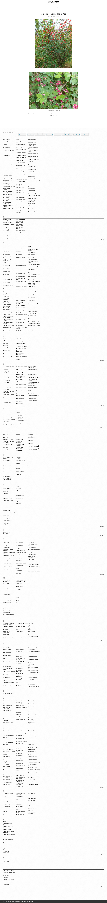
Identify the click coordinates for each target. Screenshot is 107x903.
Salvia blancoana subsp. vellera (9, 739)
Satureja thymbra (19, 773)
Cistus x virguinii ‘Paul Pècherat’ (34, 281)
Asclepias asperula (31, 164)
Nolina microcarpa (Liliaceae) (8, 614)
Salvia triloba (18, 748)
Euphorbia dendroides (32, 392)
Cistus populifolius (31, 256)
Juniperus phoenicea (7, 518)
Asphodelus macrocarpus (33, 192)
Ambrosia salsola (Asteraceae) (9, 186)
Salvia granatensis (6, 756)
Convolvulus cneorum (32, 309)
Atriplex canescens (31, 203)
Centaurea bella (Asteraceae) (8, 325)
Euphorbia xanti (31, 403)
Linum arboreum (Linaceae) (21, 563)
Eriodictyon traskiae (19, 374)
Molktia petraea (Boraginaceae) (21, 591)
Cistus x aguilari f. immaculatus (34, 264)
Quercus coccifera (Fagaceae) (8, 693)
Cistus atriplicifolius (19, 308)
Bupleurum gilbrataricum (20, 230)
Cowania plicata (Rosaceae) (33, 321)
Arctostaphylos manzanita (21, 162)
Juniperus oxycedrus (7, 517)
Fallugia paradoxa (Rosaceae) (8, 412)
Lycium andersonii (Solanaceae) (34, 566)
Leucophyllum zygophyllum (21, 552)
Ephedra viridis (6, 389)
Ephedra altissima (6, 374)
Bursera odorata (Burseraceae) (21, 236)
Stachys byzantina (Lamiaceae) (34, 769)
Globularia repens (19, 450)
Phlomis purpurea (19, 656)
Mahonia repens (6, 583)
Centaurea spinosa (19, 245)
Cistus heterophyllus (19, 325)
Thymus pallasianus (32, 798)
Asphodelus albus (31, 190)
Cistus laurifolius (19, 330)
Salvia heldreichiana (7, 759)
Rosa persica (18, 714)
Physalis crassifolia (19, 666)
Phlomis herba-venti (7, 685)
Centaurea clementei (7, 327)
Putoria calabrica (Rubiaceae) (33, 681)
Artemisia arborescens (20, 202)
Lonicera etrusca (31, 559)
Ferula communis (6, 421)
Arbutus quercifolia (19, 147)
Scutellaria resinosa (19, 786)
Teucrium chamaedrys (7, 806)
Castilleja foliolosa (6, 296)
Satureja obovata (19, 770)
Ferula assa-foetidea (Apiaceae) (9, 419)
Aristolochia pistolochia (20, 194)
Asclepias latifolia (31, 173)
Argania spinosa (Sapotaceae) (21, 179)
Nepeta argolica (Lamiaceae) (8, 610)
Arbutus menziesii (6, 211)
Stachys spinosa (31, 777)
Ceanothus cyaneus (7, 304)
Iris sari (17, 490)
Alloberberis (5, 173)
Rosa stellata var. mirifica (20, 717)
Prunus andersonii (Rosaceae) (34, 651)
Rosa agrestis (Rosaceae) (20, 705)
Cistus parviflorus (31, 254)
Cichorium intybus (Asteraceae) (21, 298)
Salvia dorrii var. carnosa (7, 747)
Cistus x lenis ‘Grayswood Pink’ (34, 274)
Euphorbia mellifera (32, 393)
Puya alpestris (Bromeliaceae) (33, 682)
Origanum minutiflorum (20, 637)
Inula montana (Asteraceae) (8, 486)
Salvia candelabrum (7, 740)
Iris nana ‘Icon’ (5, 502)
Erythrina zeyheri (31, 372)
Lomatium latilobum (32, 547)
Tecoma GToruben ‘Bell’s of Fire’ (9, 795)
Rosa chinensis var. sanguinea (21, 707)
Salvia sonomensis (19, 743)
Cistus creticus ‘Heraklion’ (20, 316)
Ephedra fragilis (6, 382)
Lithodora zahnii (31, 542)
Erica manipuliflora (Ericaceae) (21, 366)
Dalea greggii (5, 343)
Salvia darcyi (5, 744)
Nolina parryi (5, 615)
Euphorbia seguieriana (32, 400)
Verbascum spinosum (7, 829)
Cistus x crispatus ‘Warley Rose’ (34, 266)
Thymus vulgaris (31, 806)
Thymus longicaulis (31, 793)
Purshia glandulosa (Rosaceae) (34, 672)
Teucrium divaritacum (7, 808)
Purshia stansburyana (32, 677)
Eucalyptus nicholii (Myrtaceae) (34, 377)
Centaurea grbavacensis (7, 328)
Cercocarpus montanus (20, 263)
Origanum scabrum (31, 631)
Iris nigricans (18, 486)
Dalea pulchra (5, 345)
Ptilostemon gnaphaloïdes (33, 670)
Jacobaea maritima (6, 510)
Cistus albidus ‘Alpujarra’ (20, 305)
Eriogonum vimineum (20, 403)
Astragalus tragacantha (32, 198)
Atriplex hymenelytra (32, 211)
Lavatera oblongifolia (7, 561)
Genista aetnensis (19, 436)
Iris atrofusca (5, 491)
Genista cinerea (19, 437)
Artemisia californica (19, 210)
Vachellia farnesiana (7, 821)
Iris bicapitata (5, 493)
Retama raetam (6, 703)
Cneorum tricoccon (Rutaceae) (33, 288)
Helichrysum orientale (7, 474)
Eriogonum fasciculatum (20, 382)
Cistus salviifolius (31, 257)
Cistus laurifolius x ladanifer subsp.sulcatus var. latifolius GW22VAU (33, 249)
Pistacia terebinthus (19, 673)
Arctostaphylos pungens (20, 170)
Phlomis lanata (18, 647)
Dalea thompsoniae (7, 347)
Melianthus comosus (7, 592)
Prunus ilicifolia (31, 653)
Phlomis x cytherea (19, 664)
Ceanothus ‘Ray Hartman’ (8, 314)
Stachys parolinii (31, 775)
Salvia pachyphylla (6, 784)
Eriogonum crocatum (19, 381)
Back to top (101, 213)
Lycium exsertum (31, 568)
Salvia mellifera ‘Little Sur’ (8, 772)
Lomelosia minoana (32, 552)
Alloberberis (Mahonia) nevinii (8, 178)
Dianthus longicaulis (19, 341)
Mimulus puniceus (19, 583)
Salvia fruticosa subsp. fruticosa (9, 751)
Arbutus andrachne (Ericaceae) (9, 208)
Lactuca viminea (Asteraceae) (8, 540)
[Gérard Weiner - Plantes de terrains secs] (53, 3)
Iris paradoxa (18, 488)
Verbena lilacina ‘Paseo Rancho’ (9, 834)
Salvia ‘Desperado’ (19, 755)
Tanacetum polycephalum (8, 793)
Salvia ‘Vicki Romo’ (19, 758)
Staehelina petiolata (32, 781)
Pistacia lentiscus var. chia (20, 668)
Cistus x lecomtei (31, 272)
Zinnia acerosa (6, 892)
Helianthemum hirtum (7, 460)
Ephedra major (6, 384)
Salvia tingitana (18, 746)
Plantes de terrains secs (54, 16)
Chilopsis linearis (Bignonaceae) (22, 284)
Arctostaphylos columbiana (21, 155)
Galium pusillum (6, 437)
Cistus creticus (18, 312)
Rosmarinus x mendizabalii (33, 717)
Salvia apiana (5, 733)
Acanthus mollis (6, 152)
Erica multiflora (18, 368)
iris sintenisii (18, 492)
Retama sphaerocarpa (7, 705)
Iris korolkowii (5, 496)
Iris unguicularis (19, 493)
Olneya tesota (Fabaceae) (8, 626)
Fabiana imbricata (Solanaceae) (9, 411)
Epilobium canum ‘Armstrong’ (8, 394)
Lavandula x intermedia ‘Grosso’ (9, 557)
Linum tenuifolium (19, 570)
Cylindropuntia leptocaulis (33, 331)
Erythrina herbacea (31, 371)
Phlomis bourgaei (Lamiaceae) (8, 682)
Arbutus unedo (18, 139)
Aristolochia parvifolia (20, 192)
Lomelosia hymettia (32, 551)
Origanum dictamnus (19, 631)
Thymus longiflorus (31, 795)
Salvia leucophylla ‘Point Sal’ (8, 771)
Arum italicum (30, 161)
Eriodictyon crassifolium (20, 372)
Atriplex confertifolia (32, 205)
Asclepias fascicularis (32, 169)
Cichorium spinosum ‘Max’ (20, 300)
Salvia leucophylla (6, 766)
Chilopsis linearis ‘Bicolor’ (20, 276)
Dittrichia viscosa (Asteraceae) (21, 356)
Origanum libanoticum (20, 633)
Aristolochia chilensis (20, 190)
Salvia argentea (6, 737)
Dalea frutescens (6, 341)
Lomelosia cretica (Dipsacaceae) (34, 549)
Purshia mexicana (31, 674)
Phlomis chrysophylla (7, 684)
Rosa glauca (18, 710)
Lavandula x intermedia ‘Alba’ (8, 555)
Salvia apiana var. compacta (8, 735)
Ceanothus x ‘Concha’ (7, 309)
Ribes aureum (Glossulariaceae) (22, 700)
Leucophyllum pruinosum (20, 550)
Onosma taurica (6, 636)
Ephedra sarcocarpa (7, 387)
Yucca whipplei (6, 884)
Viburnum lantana (6, 836)
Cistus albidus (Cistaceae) (20, 307)
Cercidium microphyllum (20, 259)
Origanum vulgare (31, 634)
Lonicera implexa (31, 562)
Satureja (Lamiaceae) (20, 775)
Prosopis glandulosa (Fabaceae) (34, 646)
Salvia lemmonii (6, 764)
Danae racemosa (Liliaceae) (8, 348)
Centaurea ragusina (7, 330)
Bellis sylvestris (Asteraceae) (8, 224)
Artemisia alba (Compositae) (21, 201)
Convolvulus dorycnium (32, 311)
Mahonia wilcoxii (6, 585)
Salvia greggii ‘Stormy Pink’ (8, 758)
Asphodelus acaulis (32, 186)
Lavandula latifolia (6, 547)
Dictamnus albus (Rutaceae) (21, 348)
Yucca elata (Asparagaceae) (8, 879)
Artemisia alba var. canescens (21, 199)
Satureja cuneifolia (19, 768)
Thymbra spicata (19, 804)
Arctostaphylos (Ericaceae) (21, 177)
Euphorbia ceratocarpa (32, 387)
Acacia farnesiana (6, 139)
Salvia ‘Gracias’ (18, 757)
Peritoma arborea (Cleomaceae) (9, 671)
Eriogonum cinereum (19, 379)
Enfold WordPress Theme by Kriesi (27, 901)
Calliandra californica (7, 245)
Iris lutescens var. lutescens (8, 498)
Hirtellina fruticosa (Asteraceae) (21, 465)
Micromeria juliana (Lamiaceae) (9, 600)
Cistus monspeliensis (32, 252)
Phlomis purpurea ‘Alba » (20, 661)
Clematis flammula (31, 286)
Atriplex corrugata (31, 206)
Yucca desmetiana (6, 877)
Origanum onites (31, 623)
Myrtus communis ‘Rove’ (20, 602)
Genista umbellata (19, 439)
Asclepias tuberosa (31, 178)
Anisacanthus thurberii (7, 194)
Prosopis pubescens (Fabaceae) (34, 647)
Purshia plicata (31, 675)
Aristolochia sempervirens (21, 197)
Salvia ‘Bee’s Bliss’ (19, 753)
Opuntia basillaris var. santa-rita (22, 623)
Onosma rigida (6, 634)
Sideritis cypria (31, 745)
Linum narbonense (19, 565)
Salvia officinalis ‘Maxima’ (8, 782)
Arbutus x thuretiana (19, 146)
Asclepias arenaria (31, 163)
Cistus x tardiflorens (32, 279)
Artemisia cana (18, 212)
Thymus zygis (30, 810)
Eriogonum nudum (19, 401)
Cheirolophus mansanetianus (21, 271)
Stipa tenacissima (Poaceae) (33, 782)
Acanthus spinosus (6, 153)
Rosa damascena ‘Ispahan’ (21, 709)
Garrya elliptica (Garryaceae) (8, 444)
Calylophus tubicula (6, 262)
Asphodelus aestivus (32, 188)
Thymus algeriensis (19, 806)
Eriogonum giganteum (20, 393)
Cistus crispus (18, 317)
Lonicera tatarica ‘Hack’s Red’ (33, 564)
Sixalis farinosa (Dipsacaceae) (34, 762)
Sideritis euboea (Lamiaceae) (33, 747)
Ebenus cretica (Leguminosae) (8, 366)
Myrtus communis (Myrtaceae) (21, 603)
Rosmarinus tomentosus (32, 712)
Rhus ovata (5, 718)
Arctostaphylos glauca (20, 160)
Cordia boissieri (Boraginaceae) (34, 316)
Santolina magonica (19, 763)
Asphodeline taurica (32, 184)
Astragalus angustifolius (32, 193)
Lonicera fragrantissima (32, 561)
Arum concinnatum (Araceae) (33, 159)
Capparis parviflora (6, 276)
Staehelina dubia (31, 779)
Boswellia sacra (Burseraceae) (8, 232)
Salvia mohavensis (6, 774)
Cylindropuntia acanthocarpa (33, 327)
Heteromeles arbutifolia (20, 460)
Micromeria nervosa (7, 602)
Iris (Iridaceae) (18, 503)
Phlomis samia (18, 663)
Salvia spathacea (19, 745)
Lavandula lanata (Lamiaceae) (8, 545)
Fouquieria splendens (20, 422)
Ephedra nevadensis (7, 385)
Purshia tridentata (31, 679)
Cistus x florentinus (31, 267)
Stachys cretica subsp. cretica (33, 771)
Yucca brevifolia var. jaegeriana (9, 875)
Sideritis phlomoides (32, 751)
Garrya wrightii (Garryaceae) (8, 449)
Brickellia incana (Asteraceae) (21, 219)
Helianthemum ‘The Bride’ (8, 463)
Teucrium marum (6, 813)
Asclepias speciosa (31, 174)
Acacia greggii (5, 141)
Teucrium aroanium (6, 802)
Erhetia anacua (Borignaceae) (8, 400)
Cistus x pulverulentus (32, 278)
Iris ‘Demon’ (18, 501)
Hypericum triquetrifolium (20, 476)
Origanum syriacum (32, 633)
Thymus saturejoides (32, 802)
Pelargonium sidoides (7, 666)
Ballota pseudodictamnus (8, 222)
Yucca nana (5, 881)
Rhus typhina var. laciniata (8, 722)
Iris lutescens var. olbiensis (8, 500)
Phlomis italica (18, 646)
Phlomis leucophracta (20, 649)
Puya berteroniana (31, 684)
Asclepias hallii (31, 171)
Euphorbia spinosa (31, 402)
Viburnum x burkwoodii (7, 837)
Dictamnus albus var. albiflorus (21, 346)
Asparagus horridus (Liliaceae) (34, 180)
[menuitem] (31, 7)
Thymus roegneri (31, 800)
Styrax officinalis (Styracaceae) (34, 784)
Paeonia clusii (5, 646)
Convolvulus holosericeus (33, 313)
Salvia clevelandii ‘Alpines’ (8, 742)
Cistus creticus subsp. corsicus (21, 314)
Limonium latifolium (19, 558)
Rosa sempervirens (19, 716)
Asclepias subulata (31, 176)
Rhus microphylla (6, 716)
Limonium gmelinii (19, 554)
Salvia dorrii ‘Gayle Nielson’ (8, 749)
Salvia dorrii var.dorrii (7, 746)
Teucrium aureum (6, 804)
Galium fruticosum (6, 432)
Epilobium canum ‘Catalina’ (8, 399)
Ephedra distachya (6, 378)
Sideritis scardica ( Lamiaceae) (34, 753)
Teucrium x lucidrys (19, 796)
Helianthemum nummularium (8, 462)
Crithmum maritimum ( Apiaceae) (34, 325)
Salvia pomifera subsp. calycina (22, 733)
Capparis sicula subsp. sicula (8, 277)
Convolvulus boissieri (32, 302)
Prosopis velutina (31, 649)
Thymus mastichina (31, 796)
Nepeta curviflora (6, 612)
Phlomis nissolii (18, 654)
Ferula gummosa (6, 423)
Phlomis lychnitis (19, 651)
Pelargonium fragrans (7, 664)
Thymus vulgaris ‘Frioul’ (32, 808)
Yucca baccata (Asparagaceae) (9, 872)
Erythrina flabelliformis (32, 369)
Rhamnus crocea (6, 712)
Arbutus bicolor (6, 210)
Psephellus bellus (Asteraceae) (34, 654)
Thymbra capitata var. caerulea (21, 802)
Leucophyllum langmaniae (21, 548)
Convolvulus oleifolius (32, 315)
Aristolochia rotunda (19, 195)
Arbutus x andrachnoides (20, 144)
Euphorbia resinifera (32, 398)
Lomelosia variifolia (32, 554)
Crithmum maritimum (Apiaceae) (34, 323)
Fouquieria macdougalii (20, 420)
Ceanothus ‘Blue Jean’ (7, 311)
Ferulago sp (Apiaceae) (7, 417)
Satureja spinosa (19, 771)
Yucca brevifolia (6, 874)
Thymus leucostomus (20, 814)
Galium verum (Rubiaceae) (8, 439)
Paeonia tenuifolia (6, 647)
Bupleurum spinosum (20, 232)
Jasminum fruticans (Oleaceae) (9, 512)
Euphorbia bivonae (31, 385)
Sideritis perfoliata (31, 749)
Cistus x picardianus (32, 276)
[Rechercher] (78, 7)
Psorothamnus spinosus (32, 662)
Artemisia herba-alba (32, 142)
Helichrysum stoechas (7, 476)
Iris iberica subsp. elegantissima (9, 495)
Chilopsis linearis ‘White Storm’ (21, 283)
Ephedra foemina (6, 380)
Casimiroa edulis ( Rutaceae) (8, 294)
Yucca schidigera (6, 882)
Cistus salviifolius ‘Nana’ (32, 259)
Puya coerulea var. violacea (33, 686)
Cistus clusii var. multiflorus (21, 310)
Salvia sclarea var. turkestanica (21, 741)
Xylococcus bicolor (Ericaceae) (8, 863)
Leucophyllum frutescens (20, 547)
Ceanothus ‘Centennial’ (7, 312)
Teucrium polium (6, 814)
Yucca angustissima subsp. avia (9, 870)
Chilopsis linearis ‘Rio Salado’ (21, 281)
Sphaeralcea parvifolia (32, 767)
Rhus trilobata (5, 720)
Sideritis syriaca (31, 754)
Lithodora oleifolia (31, 540)
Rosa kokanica (18, 712)
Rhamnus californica (7, 710)
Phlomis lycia (18, 653)
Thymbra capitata (19, 801)
